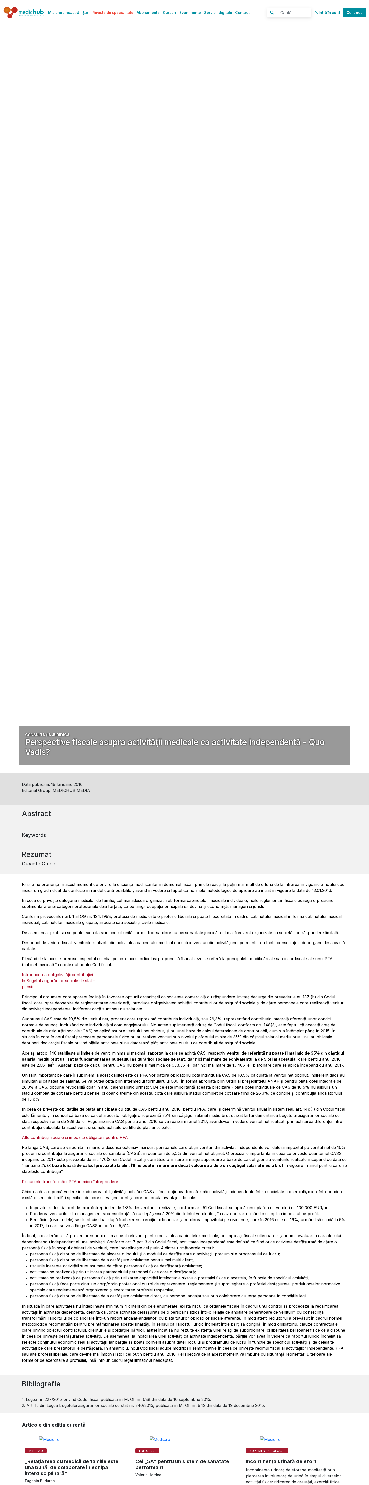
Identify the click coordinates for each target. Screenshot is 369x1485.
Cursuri (169, 12)
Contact (242, 12)
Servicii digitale (218, 12)
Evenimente (190, 12)
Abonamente (148, 12)
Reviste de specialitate (112, 12)
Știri (85, 12)
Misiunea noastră (63, 12)
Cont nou (354, 12)
